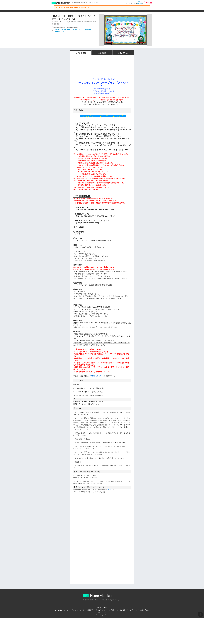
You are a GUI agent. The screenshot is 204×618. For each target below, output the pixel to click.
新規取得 (139, 3)
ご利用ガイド (113, 610)
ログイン (140, 2)
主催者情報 (102, 53)
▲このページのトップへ (200, 614)
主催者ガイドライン (101, 610)
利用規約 (90, 610)
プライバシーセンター (78, 610)
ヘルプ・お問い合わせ (141, 610)
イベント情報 (81, 53)
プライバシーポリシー (62, 610)
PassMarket (61, 3)
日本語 (99, 607)
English (105, 607)
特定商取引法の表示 (126, 610)
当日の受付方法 (123, 53)
